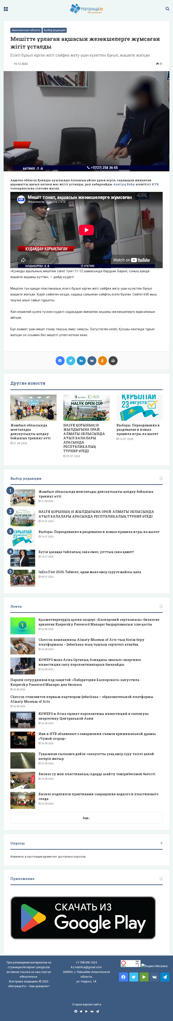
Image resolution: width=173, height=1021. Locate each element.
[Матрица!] (86, 8)
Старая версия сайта (86, 1004)
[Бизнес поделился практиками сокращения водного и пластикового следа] (22, 800)
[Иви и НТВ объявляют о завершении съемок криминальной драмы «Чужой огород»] (22, 740)
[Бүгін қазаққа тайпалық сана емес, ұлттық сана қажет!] (22, 558)
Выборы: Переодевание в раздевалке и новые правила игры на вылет (137, 429)
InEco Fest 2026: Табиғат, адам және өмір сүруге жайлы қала (90, 572)
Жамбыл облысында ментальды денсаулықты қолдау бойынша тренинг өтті (30, 431)
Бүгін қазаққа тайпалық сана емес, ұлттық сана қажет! (86, 552)
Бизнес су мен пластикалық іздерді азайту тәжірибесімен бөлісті (97, 774)
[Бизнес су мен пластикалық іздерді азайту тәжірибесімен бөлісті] (22, 780)
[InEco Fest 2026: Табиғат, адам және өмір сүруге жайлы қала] (22, 578)
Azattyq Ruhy (124, 184)
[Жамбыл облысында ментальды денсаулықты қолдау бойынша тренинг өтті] (33, 408)
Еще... (86, 818)
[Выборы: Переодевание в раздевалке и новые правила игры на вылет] (139, 408)
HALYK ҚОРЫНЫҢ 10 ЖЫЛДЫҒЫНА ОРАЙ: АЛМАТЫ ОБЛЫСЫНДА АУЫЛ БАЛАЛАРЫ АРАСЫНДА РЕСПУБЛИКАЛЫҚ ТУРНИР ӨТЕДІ (84, 438)
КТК (155, 184)
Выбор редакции (54, 30)
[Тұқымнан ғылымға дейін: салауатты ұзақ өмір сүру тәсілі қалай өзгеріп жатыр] (22, 760)
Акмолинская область (26, 30)
